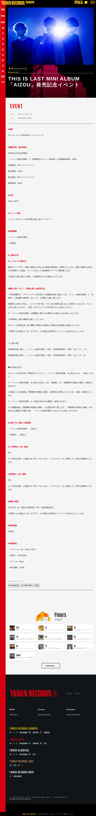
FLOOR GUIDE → (50, 666)
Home (69, 694)
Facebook (14, 585)
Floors (60, 614)
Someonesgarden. (20, 799)
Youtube (35, 732)
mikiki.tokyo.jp (13, 715)
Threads (47, 732)
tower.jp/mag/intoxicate (73, 715)
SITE (45, 743)
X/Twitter (27, 585)
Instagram (23, 732)
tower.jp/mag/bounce (44, 715)
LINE (36, 585)
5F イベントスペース (19, 68)
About (77, 694)
